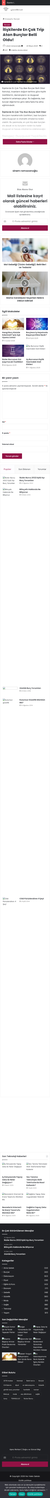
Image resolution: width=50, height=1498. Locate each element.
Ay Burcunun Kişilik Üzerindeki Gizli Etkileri (35, 362)
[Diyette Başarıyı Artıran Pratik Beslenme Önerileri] (9, 1343)
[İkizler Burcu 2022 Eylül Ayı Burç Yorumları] (10, 481)
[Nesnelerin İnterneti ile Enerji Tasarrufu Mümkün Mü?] (13, 1199)
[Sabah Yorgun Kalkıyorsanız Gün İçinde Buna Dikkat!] (25, 1357)
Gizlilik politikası (25, 1480)
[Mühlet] (12, 9)
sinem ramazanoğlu (13, 46)
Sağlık (6, 1305)
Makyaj (6, 1394)
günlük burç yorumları (11, 1390)
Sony (5, 1399)
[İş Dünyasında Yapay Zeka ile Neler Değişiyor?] (13, 1168)
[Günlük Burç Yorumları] (10, 692)
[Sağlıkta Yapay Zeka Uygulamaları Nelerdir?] (37, 1199)
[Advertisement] (25, 1123)
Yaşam (6, 1313)
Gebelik (7, 1292)
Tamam (13, 1494)
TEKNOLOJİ (15, 1399)
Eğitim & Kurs (9, 1284)
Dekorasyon (9, 1276)
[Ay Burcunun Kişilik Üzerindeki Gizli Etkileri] (37, 351)
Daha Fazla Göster (24, 142)
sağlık (37, 1394)
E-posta (6, 433)
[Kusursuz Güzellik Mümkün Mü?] (10, 797)
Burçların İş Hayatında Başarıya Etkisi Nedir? (37, 333)
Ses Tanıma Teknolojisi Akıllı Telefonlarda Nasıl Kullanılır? (35, 1181)
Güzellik (7, 1296)
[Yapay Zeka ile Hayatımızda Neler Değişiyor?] (40, 1329)
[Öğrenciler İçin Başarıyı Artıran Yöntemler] (25, 1342)
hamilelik (26, 1390)
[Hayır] (46, 1489)
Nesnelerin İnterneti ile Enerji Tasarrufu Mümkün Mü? (11, 1210)
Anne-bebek (9, 1268)
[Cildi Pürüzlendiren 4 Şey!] (10, 995)
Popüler (7, 469)
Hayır (22, 1494)
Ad (4, 422)
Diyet (6, 1280)
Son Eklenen (24, 469)
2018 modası (8, 1381)
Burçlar (17, 19)
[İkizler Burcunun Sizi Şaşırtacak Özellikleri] (13, 351)
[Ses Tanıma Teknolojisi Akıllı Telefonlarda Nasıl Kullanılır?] (37, 1168)
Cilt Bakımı (7, 1385)
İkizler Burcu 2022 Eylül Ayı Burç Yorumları (32, 479)
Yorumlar (42, 469)
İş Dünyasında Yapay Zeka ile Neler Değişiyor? (12, 1180)
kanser (36, 1390)
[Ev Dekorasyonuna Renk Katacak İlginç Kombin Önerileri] (40, 1359)
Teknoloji (7, 1309)
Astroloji (20, 1381)
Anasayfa (8, 19)
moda (15, 1394)
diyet (17, 1385)
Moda (6, 1300)
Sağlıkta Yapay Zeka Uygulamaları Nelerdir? (36, 1210)
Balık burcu (30, 1381)
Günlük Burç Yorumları (30, 688)
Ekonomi (7, 1288)
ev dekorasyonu (29, 1385)
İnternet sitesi (8, 444)
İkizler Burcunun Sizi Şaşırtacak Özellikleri (12, 360)
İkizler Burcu (28, 1399)
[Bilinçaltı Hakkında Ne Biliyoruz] (10, 586)
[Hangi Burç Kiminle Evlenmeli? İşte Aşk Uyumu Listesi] (13, 324)
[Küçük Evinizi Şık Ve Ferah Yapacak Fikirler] (9, 1329)
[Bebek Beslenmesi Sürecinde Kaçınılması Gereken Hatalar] (40, 1344)
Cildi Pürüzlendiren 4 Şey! (31, 898)
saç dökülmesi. (26, 1394)
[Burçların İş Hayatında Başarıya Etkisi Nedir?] (37, 324)
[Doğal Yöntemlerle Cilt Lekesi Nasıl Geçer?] (25, 1331)
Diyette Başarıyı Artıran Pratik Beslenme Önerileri (27, 3)
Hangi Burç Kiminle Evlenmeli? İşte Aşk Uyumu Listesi (11, 335)
